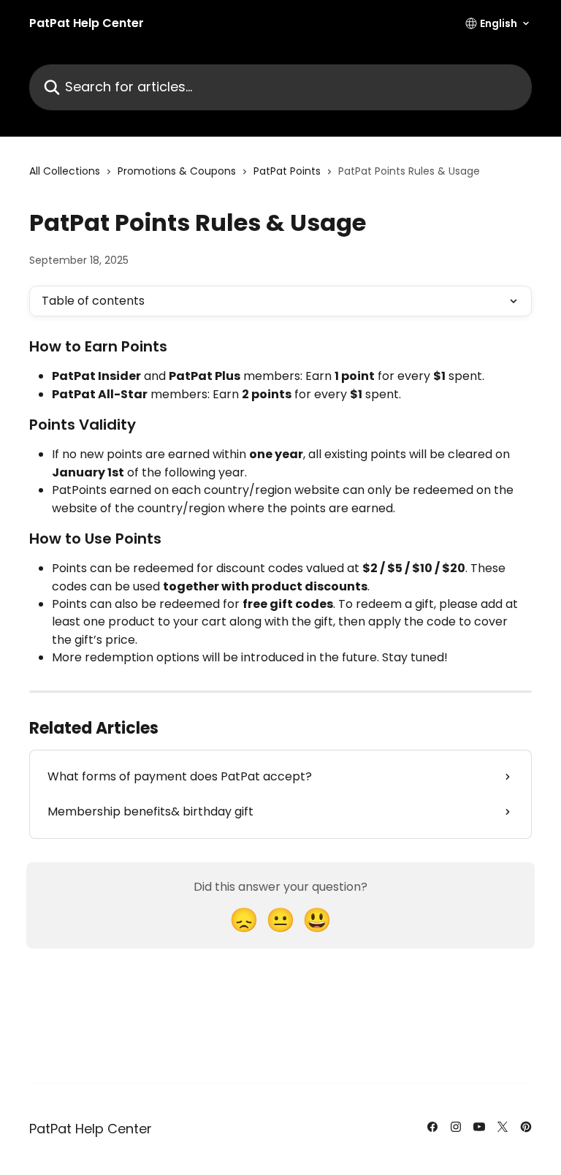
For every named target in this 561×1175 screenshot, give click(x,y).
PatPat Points (287, 171)
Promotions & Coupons (177, 171)
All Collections (64, 171)
